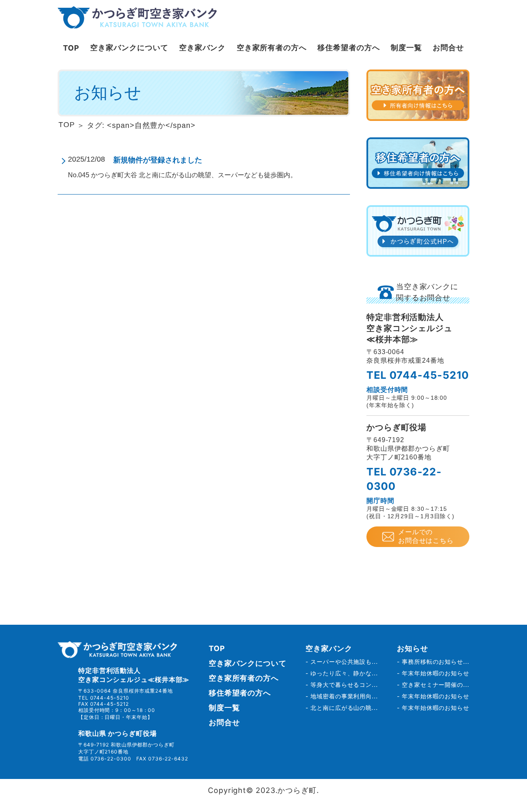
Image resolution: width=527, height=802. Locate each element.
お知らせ (412, 648)
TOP (71, 48)
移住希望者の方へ (348, 47)
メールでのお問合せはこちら (426, 536)
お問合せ (448, 47)
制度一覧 (406, 47)
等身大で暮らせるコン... (344, 684)
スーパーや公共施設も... (344, 661)
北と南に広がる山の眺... (344, 707)
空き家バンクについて (129, 47)
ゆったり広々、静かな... (344, 673)
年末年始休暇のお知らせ (435, 673)
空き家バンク (202, 47)
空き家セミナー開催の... (435, 684)
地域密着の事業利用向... (344, 696)
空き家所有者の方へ (272, 47)
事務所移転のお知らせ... (435, 661)
